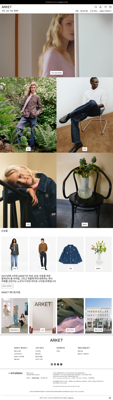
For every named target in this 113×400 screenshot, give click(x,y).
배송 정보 (38, 354)
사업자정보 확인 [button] (70, 374)
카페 (76, 11)
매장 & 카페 (17, 351)
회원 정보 (80, 351)
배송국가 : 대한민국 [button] (83, 354)
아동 (11, 11)
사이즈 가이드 (39, 359)
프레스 (58, 351)
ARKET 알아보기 (105, 11)
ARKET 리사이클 (19, 356)
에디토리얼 (84, 11)
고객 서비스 (94, 11)
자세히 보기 (70, 398)
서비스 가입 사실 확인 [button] (79, 391)
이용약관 (28, 378)
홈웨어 (16, 11)
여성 (3, 11)
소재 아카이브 (18, 354)
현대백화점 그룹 (44, 378)
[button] (95, 6)
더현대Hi (28, 374)
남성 (7, 11)
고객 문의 (38, 351)
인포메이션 (60, 348)
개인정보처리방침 (35, 378)
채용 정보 (16, 359)
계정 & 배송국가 (84, 348)
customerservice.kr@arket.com (63, 378)
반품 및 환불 (38, 356)
